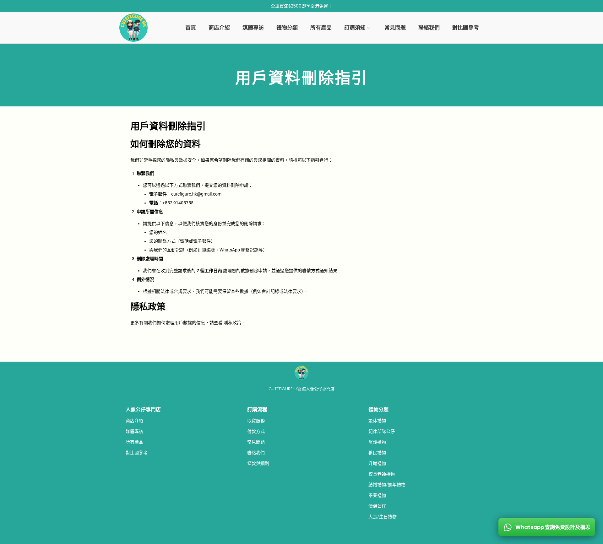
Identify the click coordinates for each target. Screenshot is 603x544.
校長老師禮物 (381, 474)
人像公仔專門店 (143, 409)
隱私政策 (232, 322)
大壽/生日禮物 (382, 516)
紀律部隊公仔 (381, 431)
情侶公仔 (377, 506)
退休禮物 (377, 420)
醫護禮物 (377, 441)
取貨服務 (256, 420)
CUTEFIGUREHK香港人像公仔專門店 (301, 389)
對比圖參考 (137, 452)
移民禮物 (377, 452)
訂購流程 (257, 409)
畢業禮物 (377, 495)
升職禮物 (377, 463)
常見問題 (256, 441)
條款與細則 (258, 463)
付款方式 (256, 431)
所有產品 (134, 441)
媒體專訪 (134, 431)
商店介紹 (134, 420)
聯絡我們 (256, 452)
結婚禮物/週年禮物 (386, 484)
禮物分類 (378, 409)
